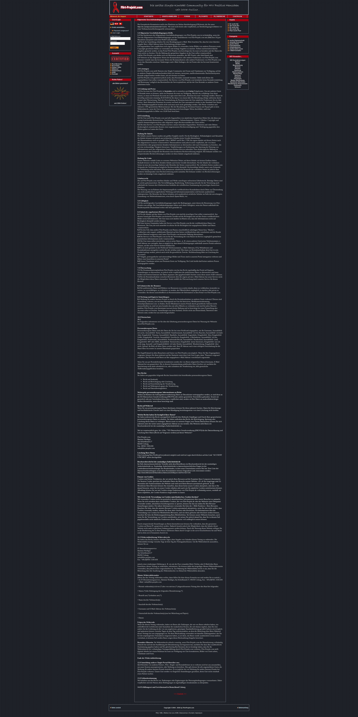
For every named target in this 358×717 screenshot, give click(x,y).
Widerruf (115, 69)
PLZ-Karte (115, 65)
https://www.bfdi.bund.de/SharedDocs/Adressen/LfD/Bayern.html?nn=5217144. (164, 473)
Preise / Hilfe (116, 67)
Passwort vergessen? (121, 30)
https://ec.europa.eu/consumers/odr (149, 27)
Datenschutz (116, 70)
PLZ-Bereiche (117, 64)
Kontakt (115, 74)
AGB (114, 72)
